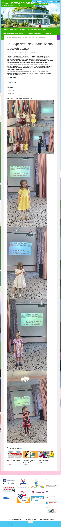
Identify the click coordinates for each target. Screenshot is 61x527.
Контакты (47, 33)
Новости (13, 29)
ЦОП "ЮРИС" (25, 524)
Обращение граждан (34, 33)
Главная (5, 29)
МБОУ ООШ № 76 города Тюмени (24, 3)
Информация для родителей (35, 37)
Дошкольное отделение (15, 37)
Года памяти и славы (14, 519)
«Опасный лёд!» (43, 460)
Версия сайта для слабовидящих (47, 1)
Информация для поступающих (13, 33)
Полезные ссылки (30, 519)
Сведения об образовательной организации (33, 29)
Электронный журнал (46, 519)
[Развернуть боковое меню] (2, 37)
